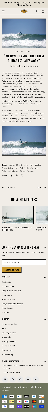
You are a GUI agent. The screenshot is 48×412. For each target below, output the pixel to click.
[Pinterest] (16, 175)
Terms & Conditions (10, 346)
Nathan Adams (31, 168)
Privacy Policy (7, 350)
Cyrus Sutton (8, 168)
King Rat (19, 168)
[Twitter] (21, 175)
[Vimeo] (36, 379)
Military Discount (9, 341)
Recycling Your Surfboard (12, 304)
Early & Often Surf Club (11, 291)
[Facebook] (11, 175)
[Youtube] (28, 379)
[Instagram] (20, 379)
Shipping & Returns (10, 333)
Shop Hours (7, 295)
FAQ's (4, 328)
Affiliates (5, 312)
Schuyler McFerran (10, 171)
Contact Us (6, 282)
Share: (5, 175)
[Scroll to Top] (43, 398)
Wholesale (6, 337)
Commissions (7, 308)
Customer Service (9, 324)
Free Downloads (8, 299)
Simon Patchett (27, 171)
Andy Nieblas (35, 165)
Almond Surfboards (18, 165)
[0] (43, 11)
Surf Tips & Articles (24, 52)
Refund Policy (7, 354)
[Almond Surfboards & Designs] (24, 11)
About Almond (8, 286)
